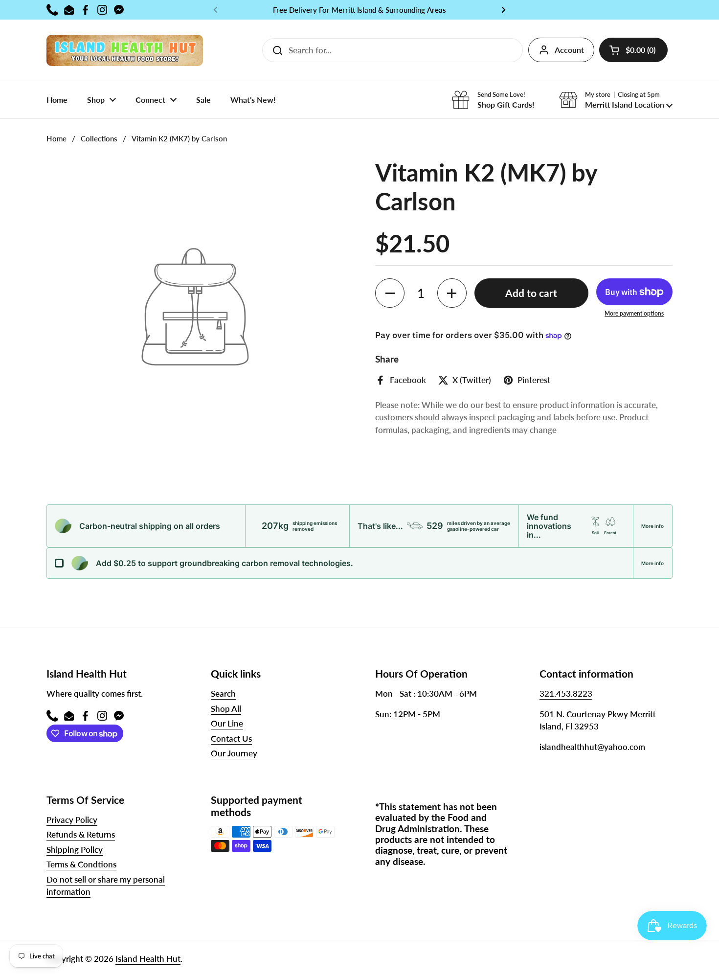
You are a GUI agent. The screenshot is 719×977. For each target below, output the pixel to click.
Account (569, 49)
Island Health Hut (147, 959)
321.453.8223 (565, 693)
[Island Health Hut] (124, 50)
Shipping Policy (74, 849)
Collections (99, 138)
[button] (633, 50)
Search (223, 693)
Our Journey (234, 753)
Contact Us (231, 738)
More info (652, 526)
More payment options (634, 313)
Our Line (227, 723)
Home (56, 138)
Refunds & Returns (80, 834)
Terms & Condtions (81, 864)
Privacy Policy (71, 820)
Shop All (226, 709)
